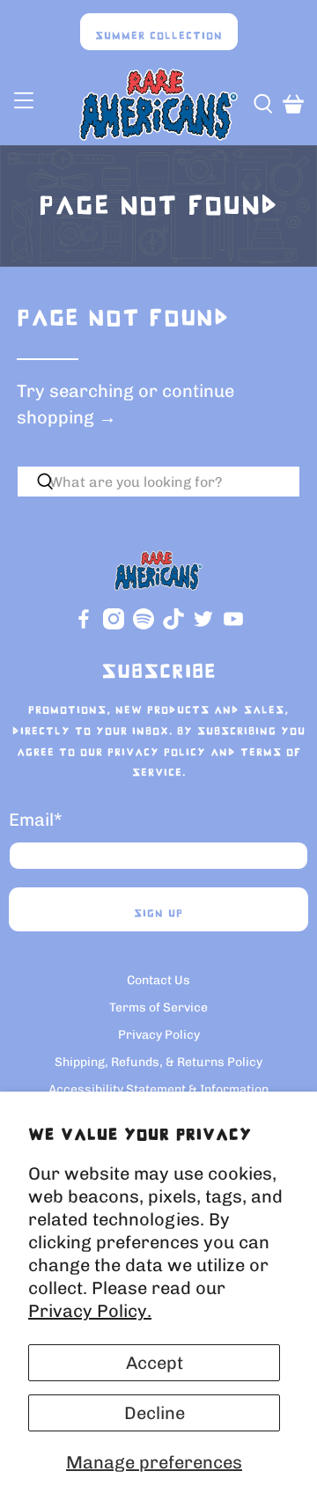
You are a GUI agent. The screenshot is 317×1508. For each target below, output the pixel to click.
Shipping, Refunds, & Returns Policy (158, 1062)
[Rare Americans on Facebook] (83, 625)
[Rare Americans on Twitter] (203, 625)
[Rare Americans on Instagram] (113, 625)
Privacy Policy (156, 752)
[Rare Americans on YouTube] (233, 625)
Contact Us (158, 980)
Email (36, 819)
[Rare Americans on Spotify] (143, 625)
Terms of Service (158, 1007)
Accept (154, 1362)
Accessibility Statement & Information (158, 1089)
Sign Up (158, 913)
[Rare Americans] (158, 104)
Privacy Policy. (89, 1310)
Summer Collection (159, 36)
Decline (154, 1412)
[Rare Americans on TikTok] (173, 625)
